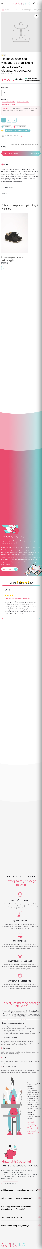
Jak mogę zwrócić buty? (11, 1217)
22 (4, 120)
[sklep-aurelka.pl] (21, 3)
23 (9, 120)
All (14, 10)
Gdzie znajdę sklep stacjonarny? (15, 1225)
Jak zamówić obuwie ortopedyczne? (16, 1198)
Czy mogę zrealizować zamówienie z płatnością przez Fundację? (17, 1207)
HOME (7, 10)
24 (14, 120)
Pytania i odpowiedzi (10, 1183)
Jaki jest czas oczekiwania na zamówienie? (19, 1190)
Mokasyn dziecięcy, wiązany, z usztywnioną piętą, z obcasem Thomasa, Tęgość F (12, 259)
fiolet (4, 93)
